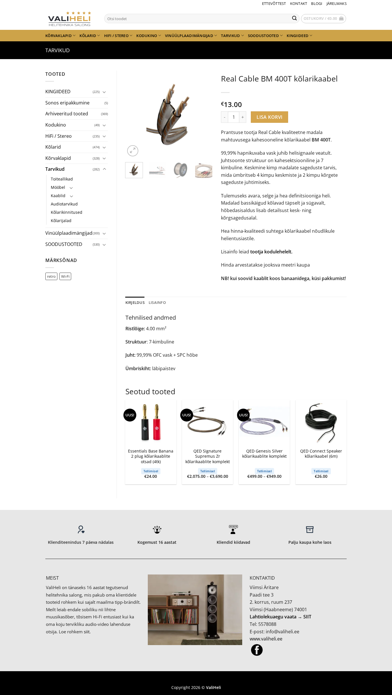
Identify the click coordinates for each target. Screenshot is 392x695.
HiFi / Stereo (116, 35)
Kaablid (58, 195)
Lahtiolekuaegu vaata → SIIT (280, 617)
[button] (323, 18)
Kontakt (298, 3)
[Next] (203, 114)
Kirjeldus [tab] (135, 302)
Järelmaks (337, 3)
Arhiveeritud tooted (66, 113)
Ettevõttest (274, 3)
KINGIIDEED (297, 35)
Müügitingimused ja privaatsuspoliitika (196, 678)
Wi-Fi (65, 276)
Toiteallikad (62, 179)
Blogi (316, 3)
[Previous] (134, 114)
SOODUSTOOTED (263, 35)
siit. (87, 631)
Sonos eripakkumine (67, 103)
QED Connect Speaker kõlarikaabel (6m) (321, 454)
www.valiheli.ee (266, 639)
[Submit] (294, 19)
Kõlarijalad (61, 220)
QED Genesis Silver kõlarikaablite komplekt (264, 454)
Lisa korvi (270, 117)
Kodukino (146, 35)
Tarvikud (230, 35)
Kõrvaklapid (58, 35)
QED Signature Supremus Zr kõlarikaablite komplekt (207, 456)
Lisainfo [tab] (157, 302)
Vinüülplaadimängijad (189, 35)
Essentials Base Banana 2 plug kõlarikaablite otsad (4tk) (150, 456)
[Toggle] (104, 91)
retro (51, 276)
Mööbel (58, 187)
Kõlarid (87, 35)
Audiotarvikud (64, 204)
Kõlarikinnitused (66, 212)
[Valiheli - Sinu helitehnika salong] (70, 18)
